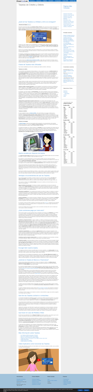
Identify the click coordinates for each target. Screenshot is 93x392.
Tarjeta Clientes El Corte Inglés (26, 341)
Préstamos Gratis (35, 381)
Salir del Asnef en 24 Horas (68, 50)
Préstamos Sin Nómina (36, 383)
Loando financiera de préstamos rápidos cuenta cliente (68, 57)
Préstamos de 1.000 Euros (68, 21)
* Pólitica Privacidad (67, 383)
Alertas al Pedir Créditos (52, 380)
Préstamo (30, 56)
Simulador (51, 0)
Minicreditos (67, 93)
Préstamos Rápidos (36, 379)
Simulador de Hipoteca (21, 379)
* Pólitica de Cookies (67, 381)
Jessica (64, 75)
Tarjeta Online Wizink (25, 339)
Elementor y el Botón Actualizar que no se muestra (68, 81)
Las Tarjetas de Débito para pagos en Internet (29, 335)
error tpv (46, 202)
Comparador (58, 0)
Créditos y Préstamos (67, 26)
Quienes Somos (20, 380)
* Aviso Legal (65, 380)
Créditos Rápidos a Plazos (68, 78)
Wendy (64, 80)
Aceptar (80, 390)
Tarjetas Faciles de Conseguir (26, 340)
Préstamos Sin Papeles (36, 380)
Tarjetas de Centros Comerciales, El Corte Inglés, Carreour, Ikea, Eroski (34, 338)
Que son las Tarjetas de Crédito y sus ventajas (29, 336)
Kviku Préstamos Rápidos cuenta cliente (68, 70)
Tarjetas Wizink (37, 273)
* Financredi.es (66, 379)
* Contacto (65, 384)
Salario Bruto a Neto (67, 49)
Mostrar (29, 24)
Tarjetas (45, 0)
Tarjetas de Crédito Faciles (68, 25)
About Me (18, 383)
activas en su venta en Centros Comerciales (30, 268)
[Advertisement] (39, 12)
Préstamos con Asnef (67, 16)
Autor (48, 379)
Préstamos (32, 0)
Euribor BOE (65, 0)
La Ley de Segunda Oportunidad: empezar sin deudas (68, 44)
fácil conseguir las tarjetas (43, 287)
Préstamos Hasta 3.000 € (68, 22)
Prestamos (65, 92)
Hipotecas (39, 0)
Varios (64, 96)
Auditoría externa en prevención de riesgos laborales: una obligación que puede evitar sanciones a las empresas (68, 39)
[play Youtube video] (39, 360)
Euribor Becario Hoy (67, 24)
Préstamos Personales (67, 13)
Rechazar (86, 390)
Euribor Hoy (72, 0)
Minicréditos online (67, 20)
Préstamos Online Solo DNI (68, 15)
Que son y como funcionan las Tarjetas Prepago (29, 337)
